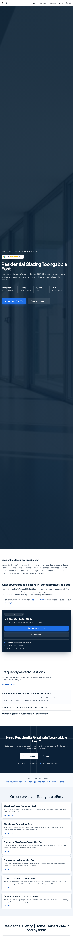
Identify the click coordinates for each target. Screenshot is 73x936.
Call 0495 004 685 (15, 301)
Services (42, 3)
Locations (52, 3)
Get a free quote (37, 301)
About (61, 3)
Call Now (46, 756)
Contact (68, 3)
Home (34, 3)
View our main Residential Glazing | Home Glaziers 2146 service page (35, 782)
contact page (7, 603)
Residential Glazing (38, 600)
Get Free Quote (29, 756)
